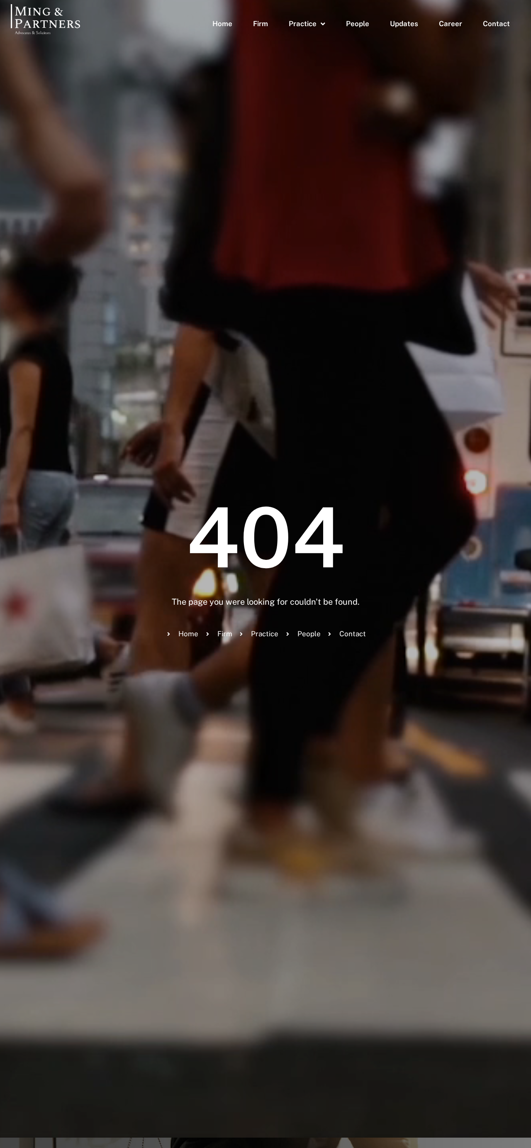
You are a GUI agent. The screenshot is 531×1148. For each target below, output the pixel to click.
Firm (260, 24)
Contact (496, 24)
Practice (303, 24)
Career (450, 24)
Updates (404, 24)
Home (222, 24)
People (357, 24)
